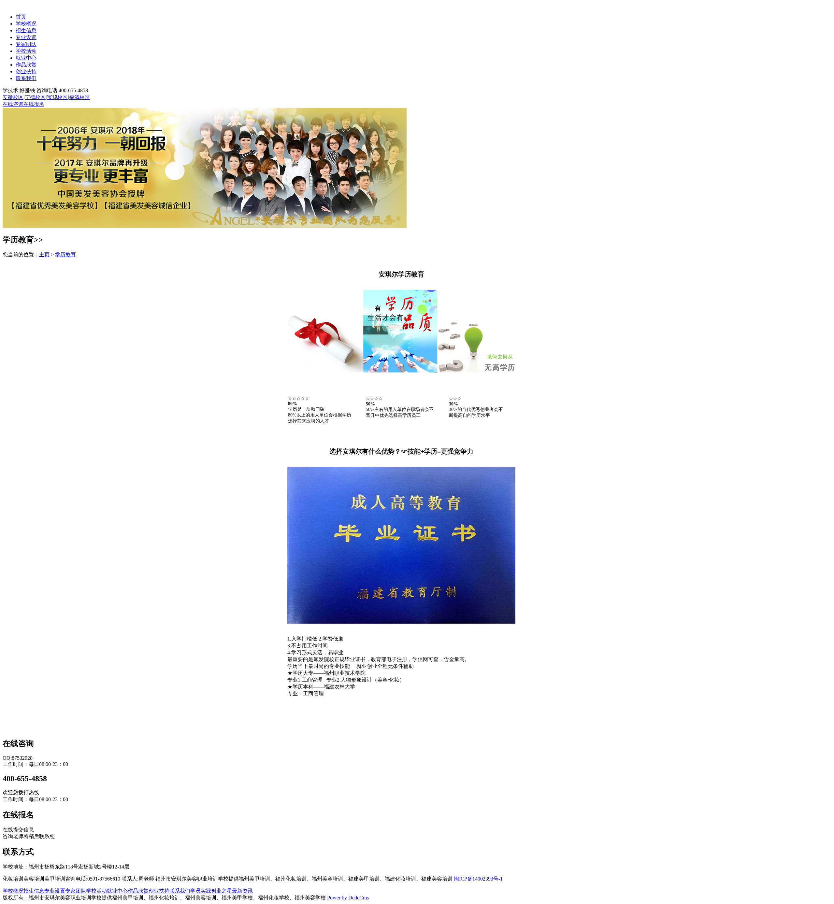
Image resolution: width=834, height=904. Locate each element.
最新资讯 (242, 891)
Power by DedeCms (348, 897)
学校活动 (26, 51)
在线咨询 (13, 104)
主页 (44, 254)
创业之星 (221, 891)
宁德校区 (35, 97)
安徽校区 (13, 97)
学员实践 (200, 891)
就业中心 (26, 58)
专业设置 (26, 37)
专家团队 (26, 44)
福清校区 (79, 97)
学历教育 (65, 254)
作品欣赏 (26, 64)
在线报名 (33, 104)
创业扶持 (26, 71)
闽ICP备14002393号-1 (478, 879)
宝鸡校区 (57, 97)
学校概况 (26, 23)
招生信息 (26, 30)
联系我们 (26, 78)
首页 (21, 17)
